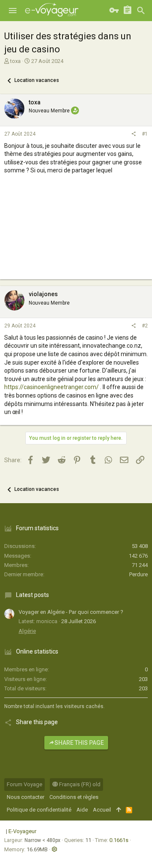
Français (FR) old (79, 784)
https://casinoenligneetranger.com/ (51, 387)
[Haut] (118, 810)
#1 (145, 134)
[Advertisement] (76, 234)
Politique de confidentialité (39, 810)
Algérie (27, 631)
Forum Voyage (24, 784)
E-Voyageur (22, 831)
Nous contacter (25, 797)
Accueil (102, 810)
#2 (145, 326)
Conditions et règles (73, 797)
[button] (12, 10)
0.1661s (118, 840)
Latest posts (32, 594)
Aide (82, 810)
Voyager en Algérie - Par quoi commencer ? (71, 612)
